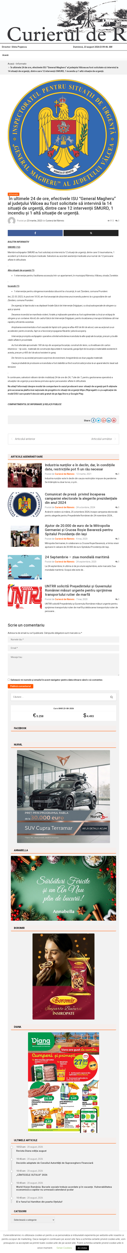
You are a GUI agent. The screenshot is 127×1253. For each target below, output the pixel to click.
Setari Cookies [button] (64, 1248)
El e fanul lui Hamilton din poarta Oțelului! (39, 1201)
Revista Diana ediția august (31, 1150)
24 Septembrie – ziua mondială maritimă (77, 557)
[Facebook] (93, 420)
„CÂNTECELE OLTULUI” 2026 (31, 1174)
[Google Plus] (103, 420)
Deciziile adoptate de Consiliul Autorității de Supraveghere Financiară (54, 1163)
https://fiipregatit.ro (90, 390)
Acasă (5, 55)
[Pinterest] (114, 420)
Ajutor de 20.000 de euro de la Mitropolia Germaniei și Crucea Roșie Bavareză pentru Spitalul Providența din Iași (79, 530)
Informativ (21, 64)
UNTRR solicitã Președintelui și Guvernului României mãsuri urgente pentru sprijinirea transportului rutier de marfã (78, 590)
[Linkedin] (108, 420)
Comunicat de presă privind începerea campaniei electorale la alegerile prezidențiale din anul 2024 (81, 498)
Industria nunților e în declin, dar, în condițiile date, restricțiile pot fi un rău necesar (80, 467)
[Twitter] (98, 420)
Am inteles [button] (82, 1248)
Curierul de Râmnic (55, 220)
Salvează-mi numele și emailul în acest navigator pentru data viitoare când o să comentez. (57, 680)
